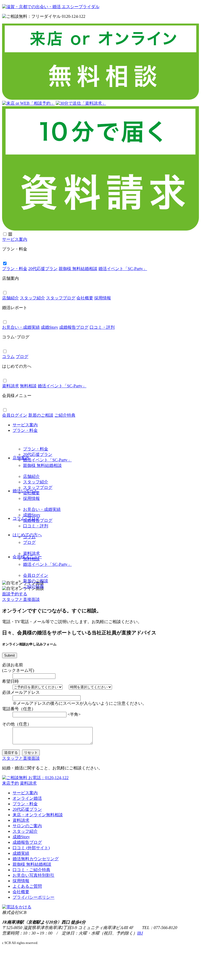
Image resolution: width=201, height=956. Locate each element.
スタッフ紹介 (35, 482)
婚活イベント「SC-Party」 (47, 460)
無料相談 (31, 559)
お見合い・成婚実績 (42, 509)
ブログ (29, 542)
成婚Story (31, 515)
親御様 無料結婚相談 (42, 465)
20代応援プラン (37, 454)
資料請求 (31, 553)
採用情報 (31, 498)
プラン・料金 (35, 449)
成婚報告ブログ (37, 520)
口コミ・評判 (35, 526)
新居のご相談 (35, 581)
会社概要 (31, 493)
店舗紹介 (31, 476)
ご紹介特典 (33, 586)
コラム (29, 537)
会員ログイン (35, 575)
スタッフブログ (37, 487)
